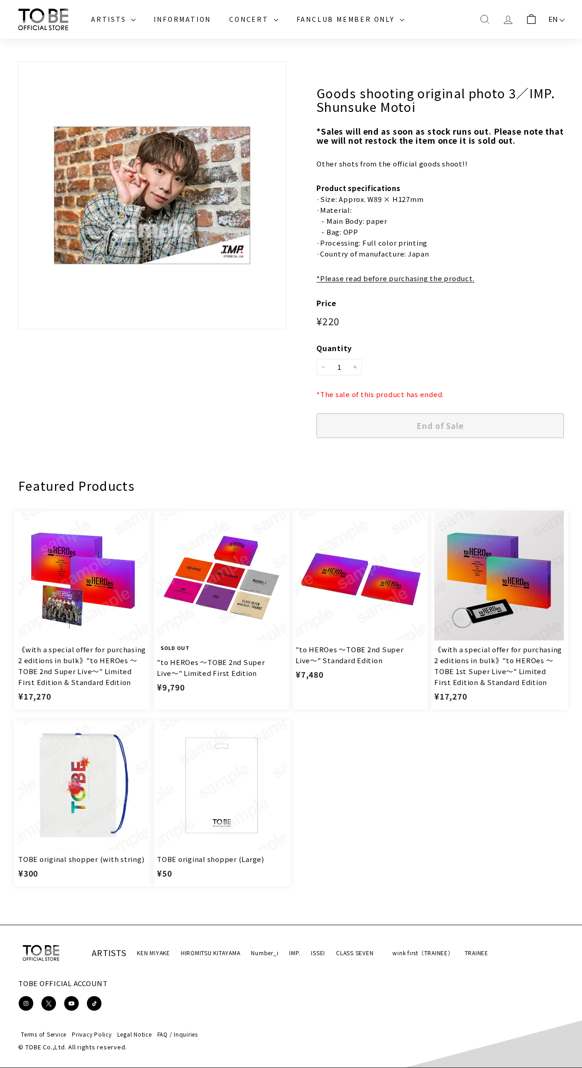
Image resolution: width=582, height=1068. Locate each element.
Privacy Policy (92, 1034)
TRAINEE (476, 953)
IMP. (294, 953)
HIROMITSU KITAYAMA (211, 953)
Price (326, 302)
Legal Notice (134, 1034)
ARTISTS (110, 19)
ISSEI (318, 953)
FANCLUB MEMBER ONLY (346, 19)
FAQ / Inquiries (177, 1034)
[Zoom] (152, 195)
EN (553, 19)
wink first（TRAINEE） (422, 953)
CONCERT (250, 19)
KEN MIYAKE (153, 953)
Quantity (334, 348)
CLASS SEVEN (354, 953)
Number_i (264, 953)
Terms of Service (43, 1034)
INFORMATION (182, 19)
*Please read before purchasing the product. (395, 278)
